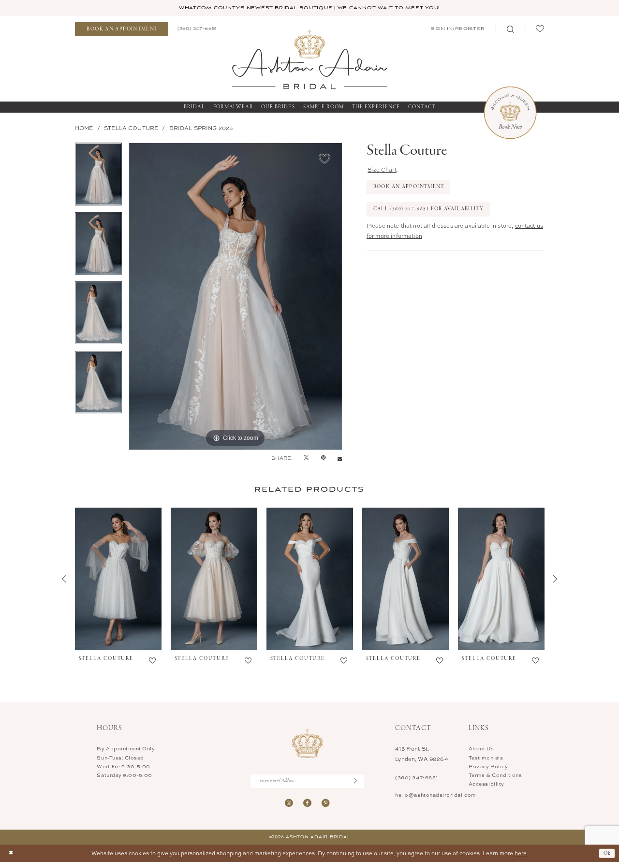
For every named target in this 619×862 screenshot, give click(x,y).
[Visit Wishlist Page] (540, 29)
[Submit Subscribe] (359, 781)
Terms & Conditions (495, 775)
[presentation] (118, 579)
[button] (457, 29)
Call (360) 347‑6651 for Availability (428, 208)
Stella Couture (131, 127)
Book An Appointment (408, 186)
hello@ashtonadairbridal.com (435, 794)
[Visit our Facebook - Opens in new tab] (307, 803)
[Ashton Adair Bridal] (309, 59)
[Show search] (510, 29)
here (521, 853)
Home (84, 127)
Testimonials (486, 757)
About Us (481, 748)
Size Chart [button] (382, 169)
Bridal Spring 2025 (201, 127)
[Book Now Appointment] (510, 112)
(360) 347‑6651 (416, 777)
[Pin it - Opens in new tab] (323, 457)
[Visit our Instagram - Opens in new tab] (289, 803)
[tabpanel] (98, 177)
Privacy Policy (488, 766)
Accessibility (486, 783)
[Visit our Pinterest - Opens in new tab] (325, 803)
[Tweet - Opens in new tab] (306, 457)
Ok (607, 852)
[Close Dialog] (10, 853)
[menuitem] (121, 29)
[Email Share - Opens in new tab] (339, 458)
